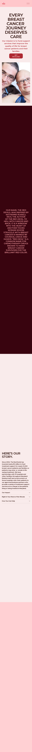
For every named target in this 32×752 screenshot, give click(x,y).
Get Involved (16, 56)
